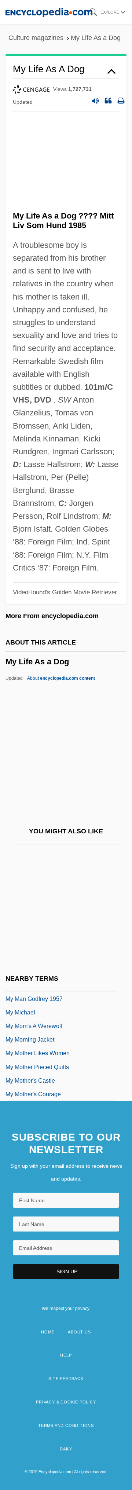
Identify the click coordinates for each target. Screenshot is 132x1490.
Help (66, 1355)
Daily (66, 1449)
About (61, 678)
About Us (79, 1332)
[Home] (49, 11)
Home (47, 1332)
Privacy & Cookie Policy (66, 1402)
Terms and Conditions (66, 1425)
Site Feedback (65, 1378)
